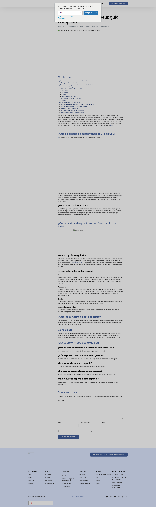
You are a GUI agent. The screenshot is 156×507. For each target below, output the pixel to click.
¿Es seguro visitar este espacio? (71, 108)
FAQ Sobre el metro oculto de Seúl (70, 102)
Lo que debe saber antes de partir (71, 89)
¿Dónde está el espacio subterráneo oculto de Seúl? (77, 104)
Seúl (101, 26)
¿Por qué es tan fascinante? (69, 83)
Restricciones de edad (69, 97)
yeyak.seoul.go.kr (76, 263)
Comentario (61, 400)
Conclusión (62, 100)
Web (103, 422)
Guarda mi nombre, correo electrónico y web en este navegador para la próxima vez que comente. (86, 431)
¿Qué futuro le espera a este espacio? (73, 112)
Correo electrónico (85, 422)
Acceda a (65, 93)
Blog (81, 26)
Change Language (90, 13)
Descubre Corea (95, 26)
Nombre (60, 422)
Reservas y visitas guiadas (69, 87)
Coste (64, 95)
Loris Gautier (61, 26)
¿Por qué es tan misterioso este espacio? (74, 110)
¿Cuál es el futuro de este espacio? (70, 98)
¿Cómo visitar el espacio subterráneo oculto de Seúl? (76, 85)
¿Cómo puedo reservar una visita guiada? (74, 106)
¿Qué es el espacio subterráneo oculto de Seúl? (74, 81)
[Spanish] (40, 503)
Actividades (87, 26)
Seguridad (65, 91)
